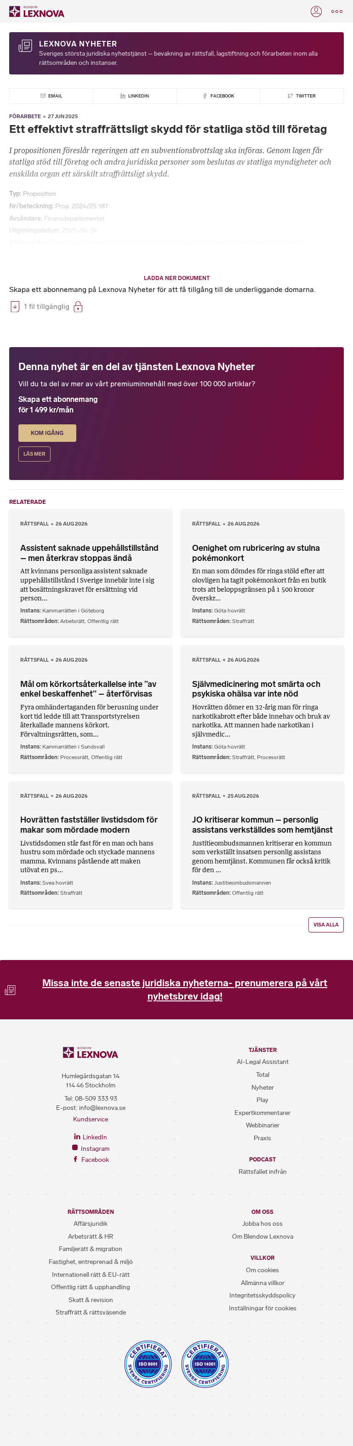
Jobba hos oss (262, 1224)
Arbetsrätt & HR (90, 1236)
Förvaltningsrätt (205, 243)
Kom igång (47, 433)
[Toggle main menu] (337, 11)
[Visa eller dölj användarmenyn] (316, 11)
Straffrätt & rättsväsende (91, 1312)
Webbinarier (262, 1125)
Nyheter (262, 1088)
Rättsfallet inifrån (263, 1172)
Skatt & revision (90, 1300)
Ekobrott (125, 243)
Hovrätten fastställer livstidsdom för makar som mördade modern (89, 825)
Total (262, 1075)
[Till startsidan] (36, 11)
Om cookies (262, 1270)
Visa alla (326, 925)
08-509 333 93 (96, 1099)
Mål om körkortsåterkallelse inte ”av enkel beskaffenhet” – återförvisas (88, 689)
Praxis (262, 1138)
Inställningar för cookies (262, 1308)
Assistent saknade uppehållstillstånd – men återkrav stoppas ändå (89, 553)
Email (54, 95)
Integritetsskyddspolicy (262, 1295)
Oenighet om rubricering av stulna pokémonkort (256, 553)
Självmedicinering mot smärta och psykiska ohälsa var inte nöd (256, 689)
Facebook (222, 95)
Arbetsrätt (72, 621)
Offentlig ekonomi (256, 243)
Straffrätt (243, 621)
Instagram (94, 1149)
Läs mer (34, 454)
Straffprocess (160, 243)
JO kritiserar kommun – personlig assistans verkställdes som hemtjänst (262, 825)
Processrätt (74, 757)
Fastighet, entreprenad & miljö (91, 1262)
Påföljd (293, 243)
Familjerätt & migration (90, 1249)
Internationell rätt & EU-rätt (91, 1275)
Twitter (305, 95)
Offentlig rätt (103, 621)
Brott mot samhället (82, 243)
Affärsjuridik (91, 1224)
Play (262, 1100)
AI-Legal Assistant (263, 1062)
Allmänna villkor (263, 1283)
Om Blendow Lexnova (262, 1236)
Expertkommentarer (262, 1113)
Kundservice (90, 1119)
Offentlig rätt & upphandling (90, 1287)
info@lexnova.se (102, 1108)
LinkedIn (138, 95)
